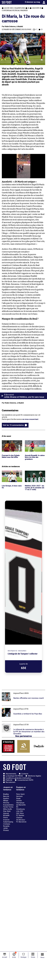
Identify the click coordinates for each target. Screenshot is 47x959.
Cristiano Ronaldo (6, 825)
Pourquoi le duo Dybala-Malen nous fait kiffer (11, 442)
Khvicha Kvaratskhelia (8, 804)
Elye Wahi (7, 811)
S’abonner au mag (32, 2)
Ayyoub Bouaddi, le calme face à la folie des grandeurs (34, 443)
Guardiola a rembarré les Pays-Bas (15, 707)
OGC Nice (20, 813)
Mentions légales (34, 776)
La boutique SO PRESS (14, 776)
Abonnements (11, 774)
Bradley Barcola (6, 795)
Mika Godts (7, 809)
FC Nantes (20, 815)
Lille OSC (19, 811)
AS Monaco (20, 820)
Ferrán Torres (8, 807)
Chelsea (19, 818)
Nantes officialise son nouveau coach (17, 691)
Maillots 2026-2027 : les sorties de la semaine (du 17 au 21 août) (35, 474)
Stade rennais (19, 799)
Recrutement (10, 782)
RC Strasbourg (20, 808)
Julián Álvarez (6, 829)
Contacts (24, 774)
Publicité (9, 780)
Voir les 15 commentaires (13, 425)
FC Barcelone (21, 822)
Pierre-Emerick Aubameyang (8, 820)
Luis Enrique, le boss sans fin (12, 473)
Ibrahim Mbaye (6, 799)
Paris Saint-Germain (20, 795)
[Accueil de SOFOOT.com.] (7, 2)
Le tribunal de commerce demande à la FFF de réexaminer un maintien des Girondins (20, 723)
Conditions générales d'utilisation (18, 778)
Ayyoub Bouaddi (6, 814)
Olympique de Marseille (21, 804)
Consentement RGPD (25, 780)
